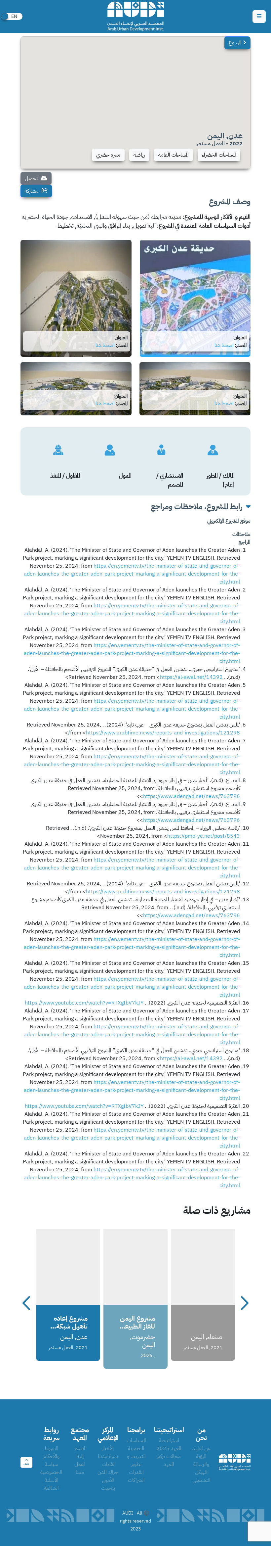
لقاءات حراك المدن (107, 1468)
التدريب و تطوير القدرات (136, 1464)
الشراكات (136, 1480)
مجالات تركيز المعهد (169, 1460)
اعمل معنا (80, 1468)
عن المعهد (201, 1448)
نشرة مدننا (108, 1456)
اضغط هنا (223, 345)
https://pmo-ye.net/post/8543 (203, 836)
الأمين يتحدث (108, 1484)
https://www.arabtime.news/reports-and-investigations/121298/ (154, 733)
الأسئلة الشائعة (51, 1484)
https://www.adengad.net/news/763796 (191, 796)
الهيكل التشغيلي (201, 1476)
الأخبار (108, 1448)
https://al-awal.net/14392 (191, 677)
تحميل (32, 178)
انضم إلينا (80, 1452)
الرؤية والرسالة (201, 1460)
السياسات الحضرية (136, 1444)
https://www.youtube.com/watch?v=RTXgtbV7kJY (84, 1003)
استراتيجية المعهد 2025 (168, 1444)
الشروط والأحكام (51, 1452)
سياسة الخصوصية (51, 1468)
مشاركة (32, 191)
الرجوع (236, 43)
